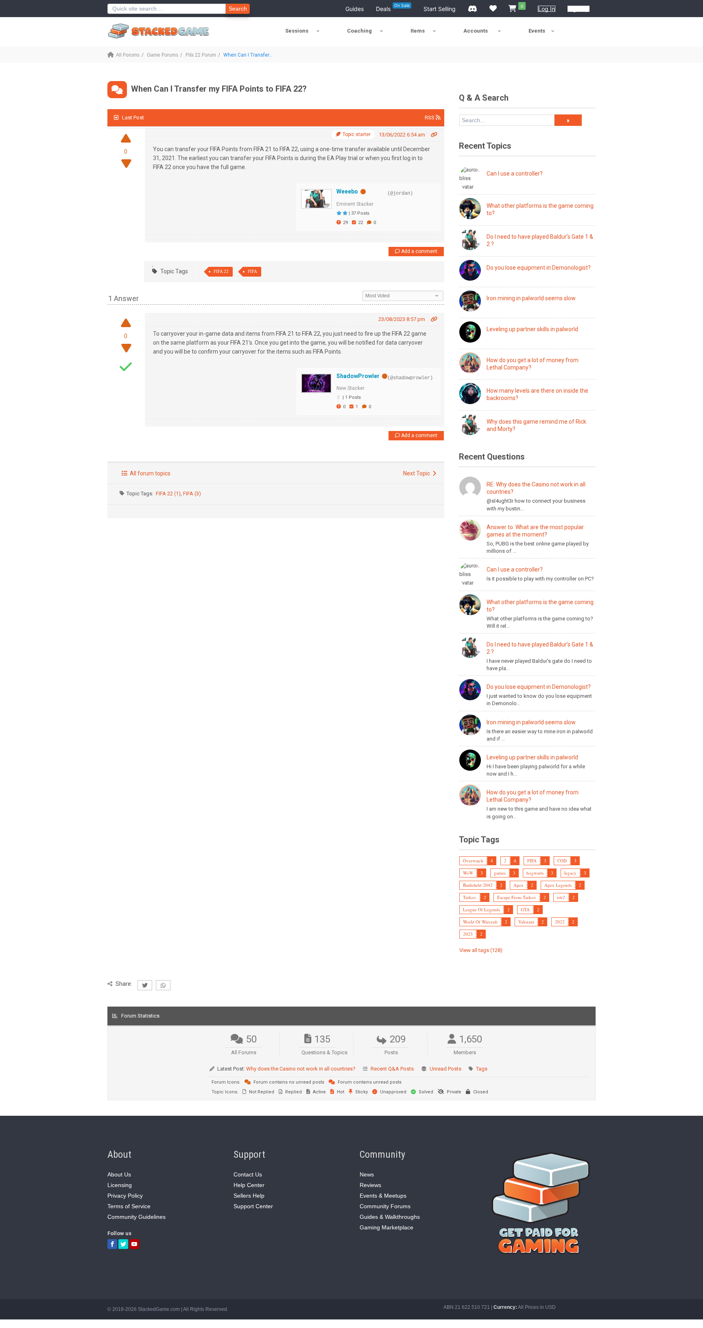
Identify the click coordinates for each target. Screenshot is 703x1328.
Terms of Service (129, 1206)
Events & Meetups (383, 1195)
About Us (119, 1174)
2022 (560, 922)
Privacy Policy (125, 1195)
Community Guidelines (136, 1217)
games (500, 873)
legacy (570, 873)
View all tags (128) (480, 950)
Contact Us (248, 1174)
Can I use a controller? (515, 173)
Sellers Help (249, 1195)
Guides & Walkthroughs (390, 1217)
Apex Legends (558, 885)
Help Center (249, 1185)
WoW (468, 873)
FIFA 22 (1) (168, 493)
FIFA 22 (221, 271)
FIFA (252, 271)
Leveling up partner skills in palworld (532, 329)
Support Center (253, 1206)
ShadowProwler (358, 376)
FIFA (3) (192, 493)
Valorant (526, 922)
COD (562, 860)
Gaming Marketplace (386, 1227)
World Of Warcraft (480, 922)
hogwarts (535, 873)
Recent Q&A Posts (392, 1069)
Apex (518, 885)
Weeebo (347, 191)
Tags (481, 1069)
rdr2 (561, 897)
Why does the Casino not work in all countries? (301, 1069)
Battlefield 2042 (478, 885)
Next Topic (417, 473)
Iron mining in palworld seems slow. (531, 298)
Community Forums (385, 1206)
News (367, 1174)
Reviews (370, 1185)
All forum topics (148, 473)
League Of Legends (481, 909)
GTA (525, 909)
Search (238, 8)
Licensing (119, 1185)
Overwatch (473, 860)
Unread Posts (445, 1069)
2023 (468, 934)
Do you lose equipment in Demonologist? (539, 267)
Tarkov (469, 897)
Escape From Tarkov (516, 897)
